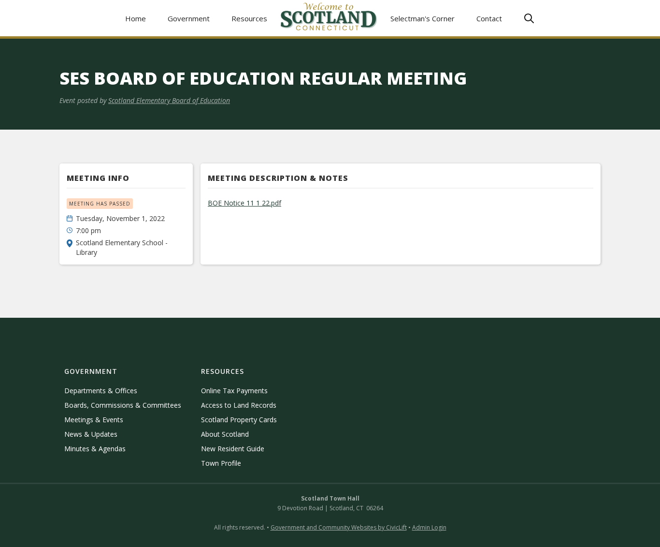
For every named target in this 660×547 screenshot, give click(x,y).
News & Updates (90, 434)
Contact (489, 18)
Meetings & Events (93, 419)
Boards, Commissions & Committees (122, 405)
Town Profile (221, 463)
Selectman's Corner (422, 18)
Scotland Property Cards (239, 419)
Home (135, 18)
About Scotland (225, 434)
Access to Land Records (238, 405)
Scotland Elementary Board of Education (169, 100)
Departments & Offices (100, 390)
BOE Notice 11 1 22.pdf (244, 202)
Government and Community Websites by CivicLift (339, 527)
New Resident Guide (232, 448)
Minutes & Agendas (95, 448)
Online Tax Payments (234, 390)
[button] (189, 18)
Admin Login (429, 527)
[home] (329, 18)
